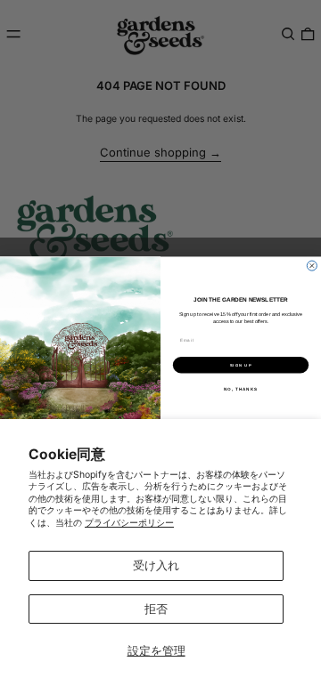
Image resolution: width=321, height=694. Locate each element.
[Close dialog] (312, 265)
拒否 (156, 608)
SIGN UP (240, 365)
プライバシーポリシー (129, 523)
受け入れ (156, 565)
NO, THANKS (241, 389)
